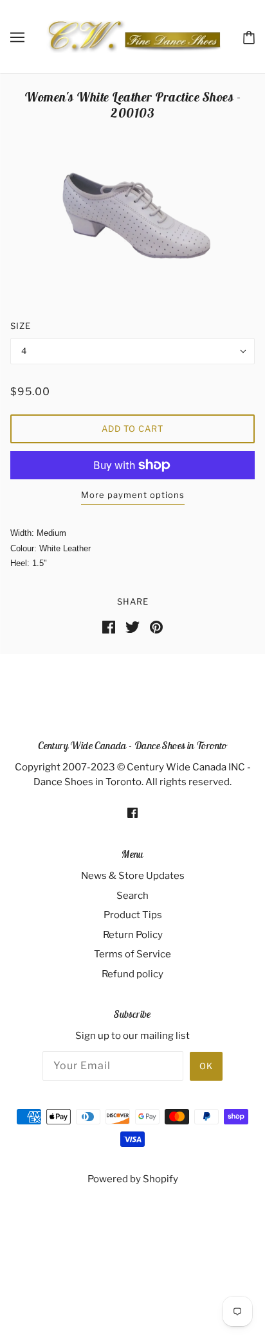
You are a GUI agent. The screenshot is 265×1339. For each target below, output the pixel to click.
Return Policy (133, 935)
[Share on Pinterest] (156, 626)
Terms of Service (132, 954)
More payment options (133, 495)
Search (132, 895)
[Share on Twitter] (132, 626)
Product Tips (133, 915)
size (20, 326)
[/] (133, 36)
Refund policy (132, 974)
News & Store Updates (133, 876)
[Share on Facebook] (108, 626)
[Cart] (249, 36)
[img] (132, 812)
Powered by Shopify (132, 1179)
